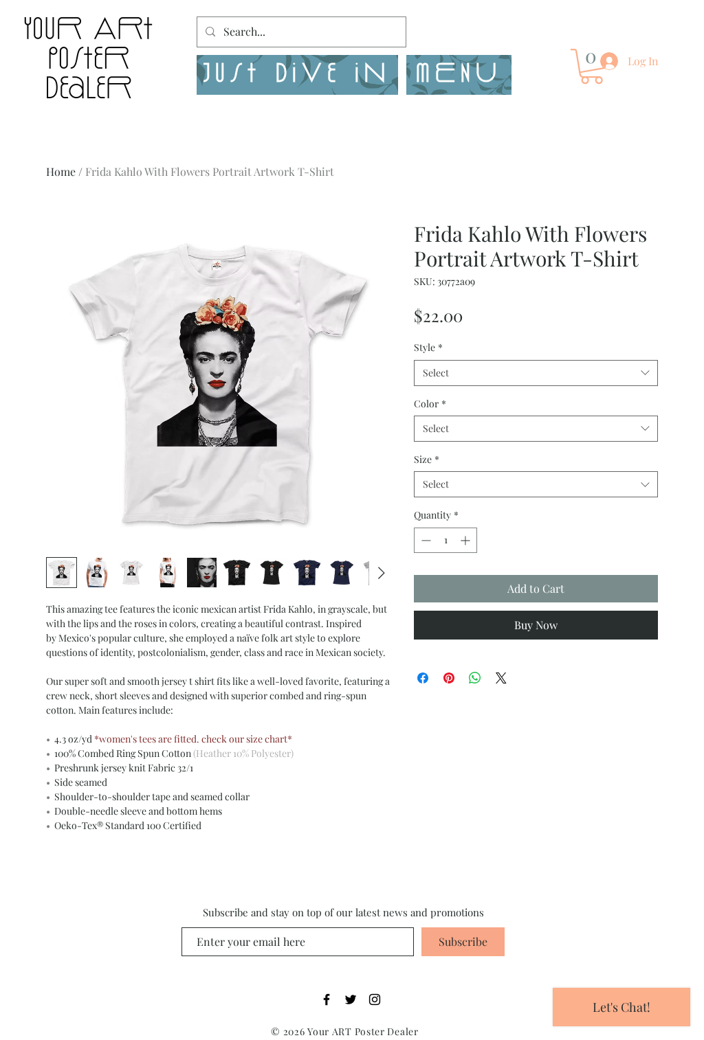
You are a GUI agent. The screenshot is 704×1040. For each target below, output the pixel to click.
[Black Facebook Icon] (326, 999)
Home (61, 171)
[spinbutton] (445, 540)
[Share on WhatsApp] (475, 678)
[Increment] (466, 540)
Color (430, 403)
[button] (459, 75)
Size (426, 459)
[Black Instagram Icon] (374, 999)
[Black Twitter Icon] (350, 999)
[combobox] (536, 373)
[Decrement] (424, 540)
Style (428, 347)
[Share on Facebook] (423, 678)
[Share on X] (501, 678)
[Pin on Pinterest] (449, 678)
